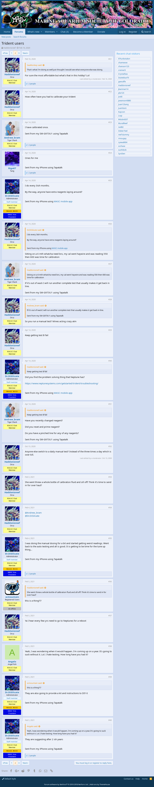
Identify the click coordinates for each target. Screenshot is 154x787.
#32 (110, 446)
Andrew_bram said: (35, 305)
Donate (101, 31)
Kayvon (121, 111)
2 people (32, 83)
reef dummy (123, 134)
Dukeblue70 (123, 77)
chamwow (122, 62)
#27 (110, 264)
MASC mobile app (63, 201)
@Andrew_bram (33, 512)
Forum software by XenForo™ (66, 784)
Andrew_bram (12, 137)
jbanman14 (123, 89)
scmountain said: (34, 683)
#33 (110, 477)
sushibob (122, 149)
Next (25, 53)
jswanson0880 (124, 100)
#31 (110, 404)
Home (7, 31)
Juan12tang (123, 104)
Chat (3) (65, 31)
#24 (110, 153)
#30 (110, 361)
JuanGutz (122, 108)
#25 (110, 180)
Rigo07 (12, 168)
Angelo (12, 661)
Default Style (10, 778)
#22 (110, 91)
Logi (120, 115)
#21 (110, 59)
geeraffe (122, 81)
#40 (110, 720)
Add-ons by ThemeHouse (100, 784)
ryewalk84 (122, 142)
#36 (110, 581)
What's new (33, 31)
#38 (110, 646)
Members (50, 31)
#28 (110, 299)
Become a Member (83, 31)
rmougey (122, 138)
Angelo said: (32, 726)
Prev (6, 53)
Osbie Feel (122, 130)
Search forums (19, 36)
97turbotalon (124, 58)
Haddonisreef (9, 47)
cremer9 (122, 70)
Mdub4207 (123, 119)
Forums (19, 31)
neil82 (120, 127)
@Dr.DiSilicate (32, 515)
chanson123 (123, 66)
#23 (110, 122)
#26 (110, 224)
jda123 (121, 92)
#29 (110, 330)
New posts (6, 36)
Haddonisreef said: (35, 270)
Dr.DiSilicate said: (34, 230)
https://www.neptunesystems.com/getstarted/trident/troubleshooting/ (61, 383)
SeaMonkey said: (34, 65)
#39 (110, 677)
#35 (110, 538)
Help (138, 778)
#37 (110, 615)
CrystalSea (123, 73)
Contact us (128, 778)
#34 (110, 507)
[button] (41, 32)
